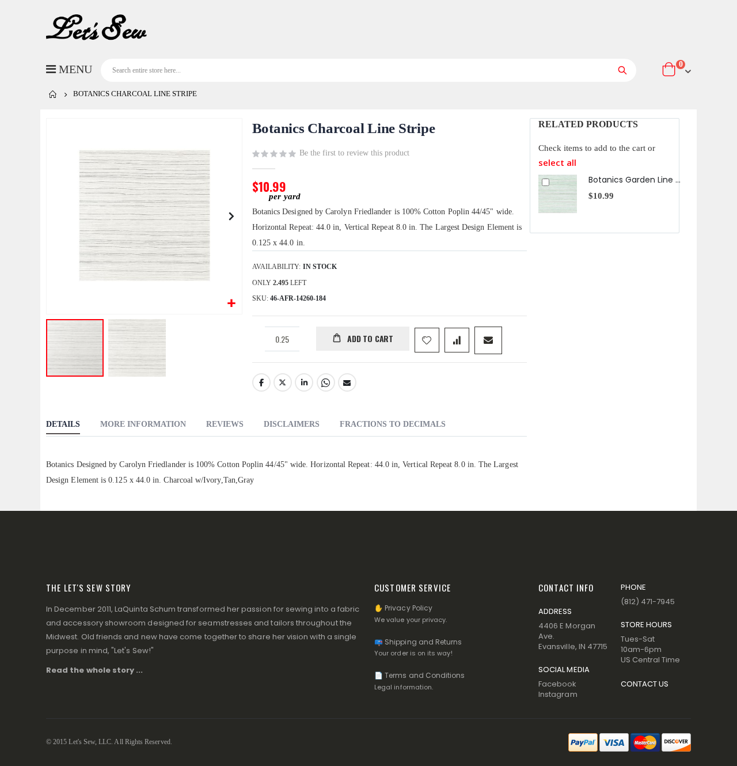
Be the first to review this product (354, 153)
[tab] (63, 425)
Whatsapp (326, 382)
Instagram (558, 694)
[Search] (623, 70)
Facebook (261, 382)
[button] (232, 304)
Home (53, 94)
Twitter (282, 382)
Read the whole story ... (94, 670)
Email (347, 382)
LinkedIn (304, 382)
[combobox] (368, 70)
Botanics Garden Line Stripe (634, 180)
